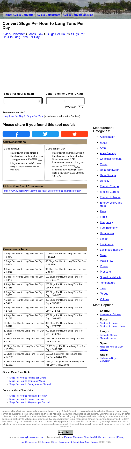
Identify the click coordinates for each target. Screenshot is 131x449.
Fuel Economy (109, 227)
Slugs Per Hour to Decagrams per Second (30, 384)
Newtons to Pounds (109, 323)
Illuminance (107, 233)
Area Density (108, 153)
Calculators (44, 442)
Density (104, 180)
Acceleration (107, 136)
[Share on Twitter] (45, 134)
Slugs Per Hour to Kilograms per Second (29, 402)
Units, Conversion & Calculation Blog (70, 442)
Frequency (106, 222)
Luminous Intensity (111, 249)
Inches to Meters (108, 335)
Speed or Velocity (110, 277)
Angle (103, 142)
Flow (103, 211)
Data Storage (108, 175)
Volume (104, 299)
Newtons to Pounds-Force (113, 326)
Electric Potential (110, 197)
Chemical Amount (110, 158)
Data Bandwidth (109, 169)
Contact (94, 442)
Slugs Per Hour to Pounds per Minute (27, 377)
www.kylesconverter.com (32, 437)
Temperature (107, 282)
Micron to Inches (108, 338)
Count (103, 164)
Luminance (106, 244)
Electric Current (109, 191)
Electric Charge (109, 186)
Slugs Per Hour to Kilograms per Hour (28, 396)
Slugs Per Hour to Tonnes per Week (27, 381)
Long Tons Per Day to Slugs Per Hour (23, 116)
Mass (103, 255)
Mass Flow (106, 260)
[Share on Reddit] (74, 134)
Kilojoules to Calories (110, 314)
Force (103, 216)
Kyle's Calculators (48, 14)
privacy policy (60, 421)
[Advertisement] (45, 65)
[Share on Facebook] (16, 134)
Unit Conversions (29, 442)
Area (103, 147)
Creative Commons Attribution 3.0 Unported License (89, 437)
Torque (104, 293)
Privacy (121, 437)
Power (104, 266)
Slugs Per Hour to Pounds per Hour (26, 399)
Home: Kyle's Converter (19, 14)
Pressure (105, 271)
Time (103, 288)
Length (104, 238)
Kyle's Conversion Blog (78, 14)
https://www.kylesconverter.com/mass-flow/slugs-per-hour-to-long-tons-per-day (42, 191)
